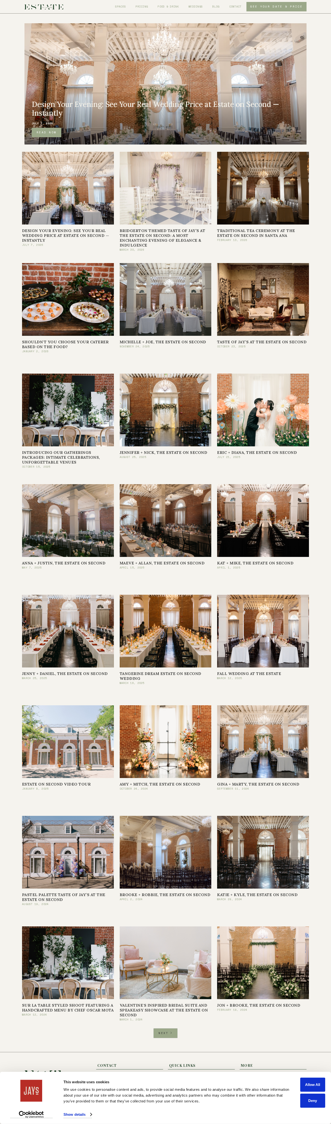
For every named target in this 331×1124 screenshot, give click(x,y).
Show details (74, 1114)
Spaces (120, 6)
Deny (312, 1100)
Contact (235, 6)
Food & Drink (168, 6)
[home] (43, 6)
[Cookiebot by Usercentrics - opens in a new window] (31, 1114)
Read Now (46, 132)
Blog (215, 6)
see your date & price (276, 6)
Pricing (141, 6)
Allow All (312, 1085)
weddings (196, 6)
